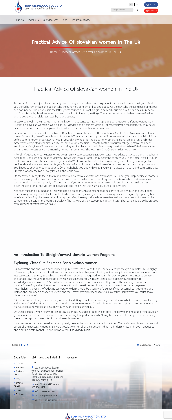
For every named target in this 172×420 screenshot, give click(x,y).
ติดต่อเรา (153, 4)
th (131, 4)
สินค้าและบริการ (19, 373)
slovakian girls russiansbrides (135, 139)
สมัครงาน (153, 10)
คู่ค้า (18, 378)
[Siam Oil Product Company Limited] (38, 6)
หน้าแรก (19, 363)
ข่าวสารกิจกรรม (18, 384)
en (137, 4)
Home (53, 52)
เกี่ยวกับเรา (20, 367)
